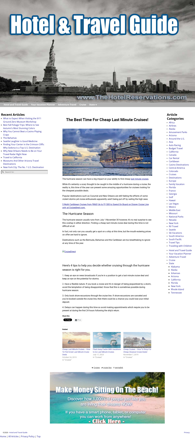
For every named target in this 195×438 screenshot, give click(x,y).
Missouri (173, 213)
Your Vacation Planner (43, 104)
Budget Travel (176, 148)
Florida (172, 187)
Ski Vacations (175, 232)
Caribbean (174, 161)
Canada (172, 154)
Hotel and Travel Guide (16, 104)
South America (176, 236)
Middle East (174, 210)
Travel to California (12, 157)
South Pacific (175, 239)
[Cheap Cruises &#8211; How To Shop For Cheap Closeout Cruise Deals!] (137, 340)
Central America (177, 167)
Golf (171, 197)
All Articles (13, 436)
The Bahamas (10, 137)
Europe (172, 180)
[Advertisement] (24, 197)
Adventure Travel (67, 104)
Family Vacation (177, 184)
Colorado (173, 171)
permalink (119, 368)
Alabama (175, 266)
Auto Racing (175, 145)
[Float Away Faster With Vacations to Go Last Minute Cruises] (107, 340)
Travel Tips (174, 242)
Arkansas (175, 273)
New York (173, 223)
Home (3, 436)
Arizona (173, 135)
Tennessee (176, 292)
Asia (171, 141)
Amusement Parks (178, 132)
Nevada (172, 219)
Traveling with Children (180, 245)
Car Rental (174, 158)
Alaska (172, 128)
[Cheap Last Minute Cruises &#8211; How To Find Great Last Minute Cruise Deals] (76, 340)
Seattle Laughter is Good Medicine (20, 141)
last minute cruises (139, 179)
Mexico (172, 206)
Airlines (172, 125)
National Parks (176, 216)
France (172, 190)
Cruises (97, 368)
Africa (172, 122)
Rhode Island (177, 289)
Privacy (187, 432)
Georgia (173, 193)
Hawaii (172, 200)
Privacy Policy (27, 436)
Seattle (172, 229)
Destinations (175, 177)
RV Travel (173, 226)
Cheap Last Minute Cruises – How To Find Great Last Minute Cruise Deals (76, 352)
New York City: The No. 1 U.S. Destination (23, 167)
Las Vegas (174, 203)
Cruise (82, 104)
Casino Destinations (179, 164)
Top (39, 436)
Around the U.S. (177, 138)
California (173, 151)
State (92, 104)
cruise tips (107, 368)
